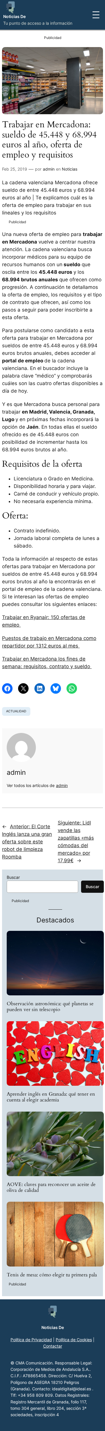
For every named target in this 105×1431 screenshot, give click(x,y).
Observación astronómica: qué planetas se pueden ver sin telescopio (50, 1007)
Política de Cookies (74, 1339)
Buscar (13, 877)
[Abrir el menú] (96, 15)
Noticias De (14, 16)
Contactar (52, 1346)
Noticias (69, 169)
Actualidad (16, 711)
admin (49, 169)
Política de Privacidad (31, 1339)
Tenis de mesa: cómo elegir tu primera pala (52, 1275)
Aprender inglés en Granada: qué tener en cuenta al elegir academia (51, 1097)
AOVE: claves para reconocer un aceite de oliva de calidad (51, 1187)
